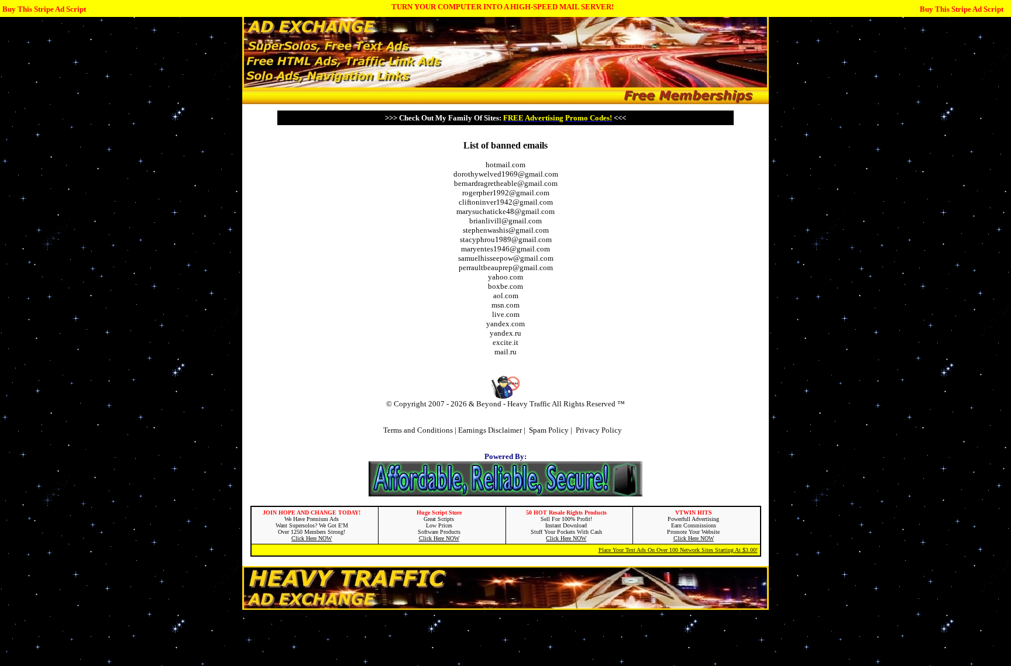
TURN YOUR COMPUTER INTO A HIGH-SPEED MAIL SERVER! (502, 6)
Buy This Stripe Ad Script (44, 9)
